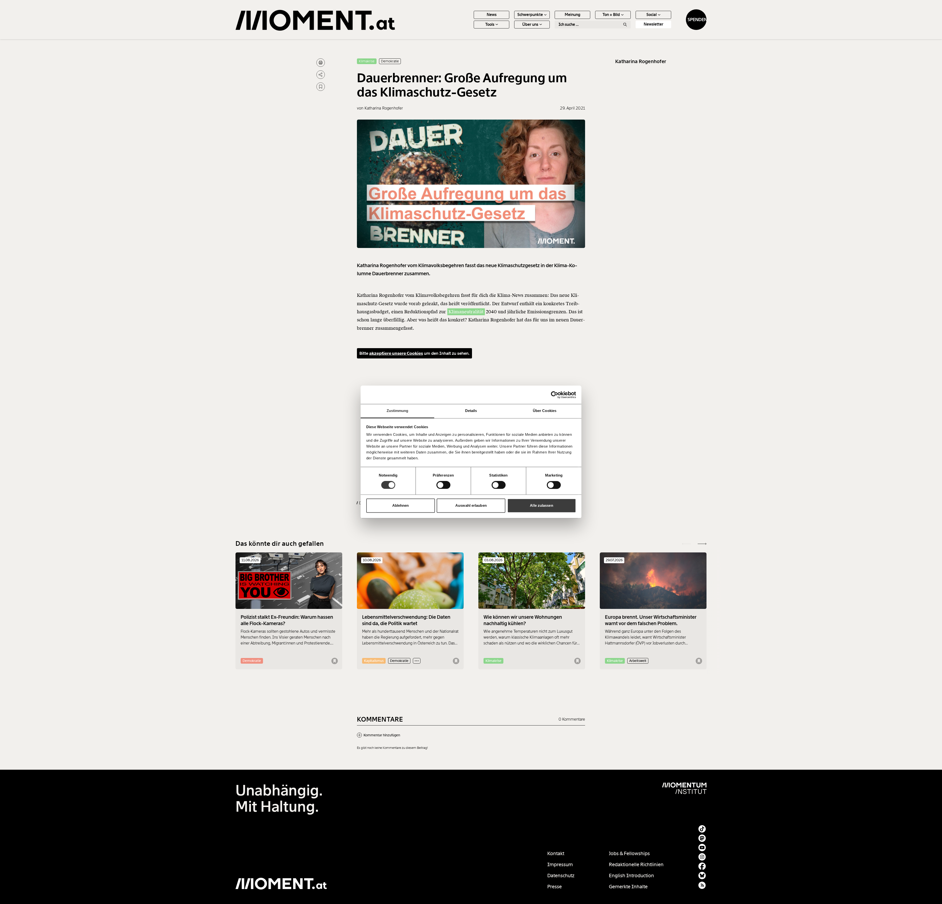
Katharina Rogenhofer (640, 61)
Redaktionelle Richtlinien (636, 864)
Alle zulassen (541, 505)
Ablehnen (400, 505)
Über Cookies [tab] (544, 411)
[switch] (443, 485)
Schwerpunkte (530, 14)
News (492, 14)
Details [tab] (471, 411)
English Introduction (631, 875)
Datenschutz (561, 875)
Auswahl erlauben (471, 505)
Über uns (530, 24)
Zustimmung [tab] (397, 411)
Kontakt (555, 853)
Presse (554, 886)
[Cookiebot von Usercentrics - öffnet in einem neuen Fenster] (554, 394)
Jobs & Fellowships (629, 853)
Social (651, 14)
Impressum (560, 864)
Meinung (572, 14)
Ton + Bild (611, 14)
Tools (489, 24)
